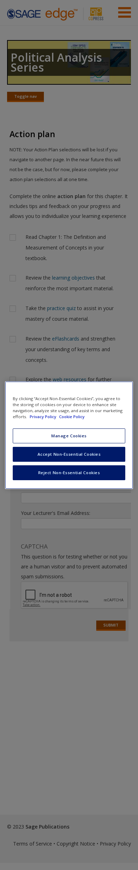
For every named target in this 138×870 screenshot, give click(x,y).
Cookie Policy (72, 416)
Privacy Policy (43, 416)
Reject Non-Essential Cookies (69, 472)
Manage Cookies (69, 435)
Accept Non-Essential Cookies (69, 454)
